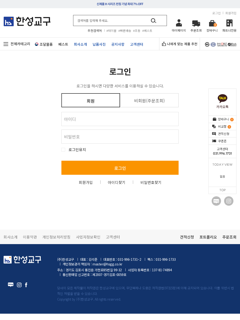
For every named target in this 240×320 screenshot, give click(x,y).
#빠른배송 (124, 30)
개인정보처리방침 (56, 237)
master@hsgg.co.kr (107, 264)
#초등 (136, 30)
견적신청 (223, 133)
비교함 (224, 126)
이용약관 (30, 237)
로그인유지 (77, 149)
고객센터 (222, 151)
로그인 (216, 13)
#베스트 (147, 30)
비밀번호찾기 (150, 182)
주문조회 (229, 237)
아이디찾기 (116, 182)
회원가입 (230, 13)
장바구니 (225, 119)
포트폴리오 (208, 237)
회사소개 (11, 237)
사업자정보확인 (88, 237)
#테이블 (111, 30)
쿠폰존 (222, 141)
